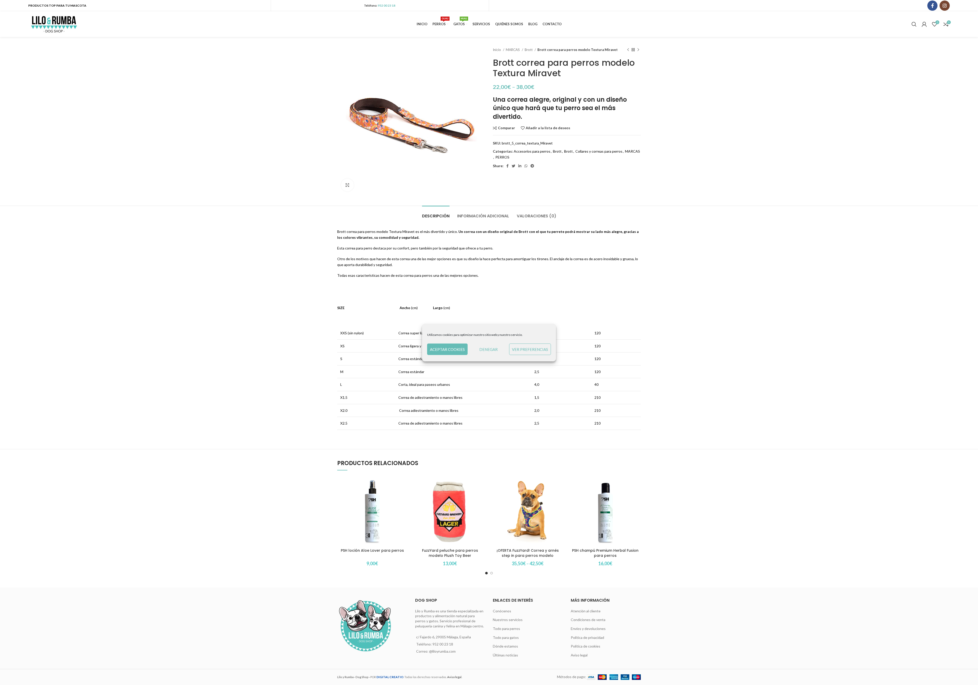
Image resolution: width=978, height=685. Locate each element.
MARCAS (513, 50)
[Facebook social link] (932, 6)
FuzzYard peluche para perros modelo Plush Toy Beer (450, 553)
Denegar (488, 349)
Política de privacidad (587, 637)
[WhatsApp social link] (526, 166)
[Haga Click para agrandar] (347, 185)
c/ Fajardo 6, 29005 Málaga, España (443, 637)
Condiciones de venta (588, 619)
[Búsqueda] (914, 24)
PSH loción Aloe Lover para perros (372, 550)
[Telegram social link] (532, 166)
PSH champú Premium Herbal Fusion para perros (605, 553)
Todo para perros (506, 628)
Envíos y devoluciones (588, 628)
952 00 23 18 (386, 5)
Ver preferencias (530, 349)
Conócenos (502, 611)
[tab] (436, 213)
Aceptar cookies (447, 349)
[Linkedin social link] (520, 166)
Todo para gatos (506, 637)
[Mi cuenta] (924, 24)
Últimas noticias (505, 655)
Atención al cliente (586, 611)
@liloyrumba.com (442, 651)
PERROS (502, 157)
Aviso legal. (454, 677)
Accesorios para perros (532, 151)
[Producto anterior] (628, 49)
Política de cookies (585, 646)
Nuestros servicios (508, 619)
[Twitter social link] (513, 166)
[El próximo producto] (638, 49)
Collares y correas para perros (598, 151)
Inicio (497, 50)
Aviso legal (579, 655)
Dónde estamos (505, 646)
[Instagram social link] (945, 6)
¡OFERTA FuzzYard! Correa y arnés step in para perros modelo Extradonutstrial (528, 555)
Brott (529, 50)
